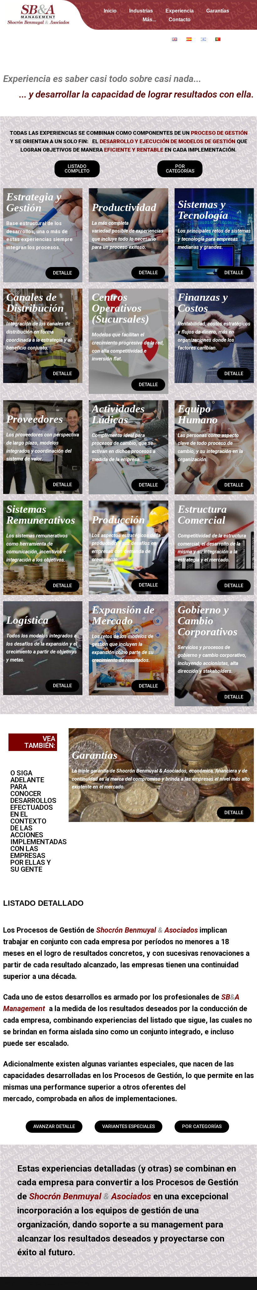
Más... (149, 19)
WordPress (76, 1283)
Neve (11, 1283)
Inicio (110, 10)
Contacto (180, 19)
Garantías (217, 10)
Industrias (141, 10)
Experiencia (179, 10)
